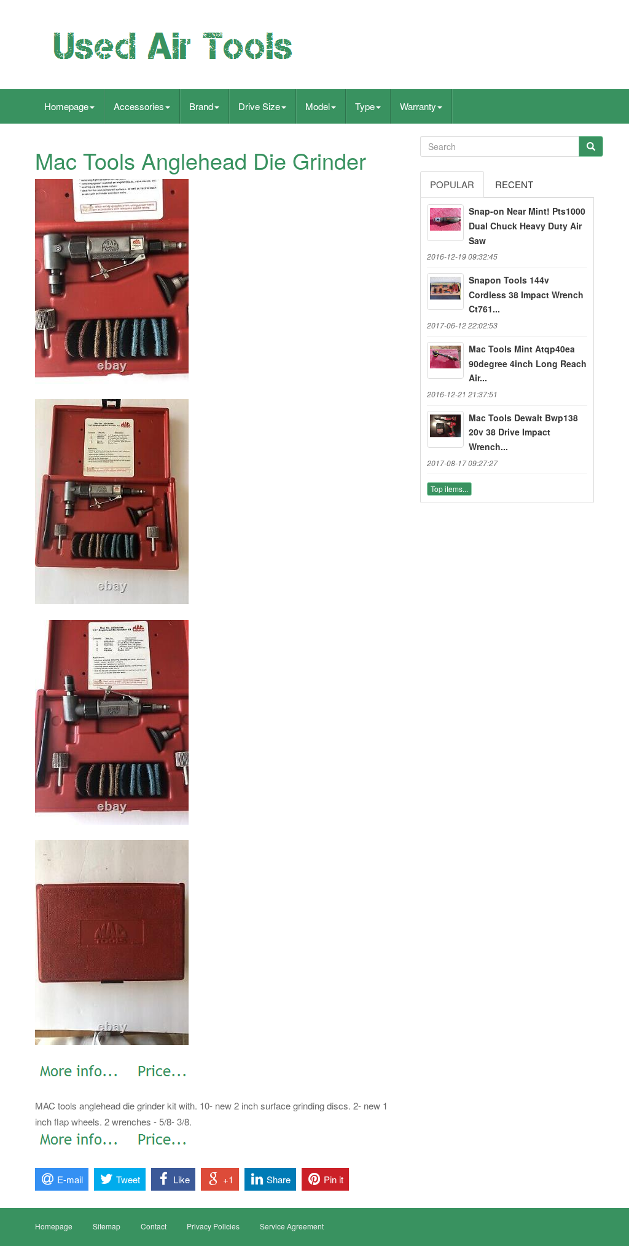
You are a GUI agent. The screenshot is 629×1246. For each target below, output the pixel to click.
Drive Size (259, 106)
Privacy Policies (213, 1226)
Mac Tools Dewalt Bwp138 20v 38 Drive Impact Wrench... (523, 432)
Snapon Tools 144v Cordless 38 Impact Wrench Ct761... (526, 294)
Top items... (449, 488)
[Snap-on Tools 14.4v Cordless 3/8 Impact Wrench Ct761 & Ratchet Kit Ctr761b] (445, 291)
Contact (153, 1226)
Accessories (139, 106)
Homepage (66, 106)
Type (365, 106)
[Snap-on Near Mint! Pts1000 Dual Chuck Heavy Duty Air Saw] (445, 222)
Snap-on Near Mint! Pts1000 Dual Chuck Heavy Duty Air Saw (527, 226)
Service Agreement (292, 1226)
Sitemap (106, 1226)
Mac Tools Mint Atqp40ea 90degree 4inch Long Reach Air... (528, 363)
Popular (452, 184)
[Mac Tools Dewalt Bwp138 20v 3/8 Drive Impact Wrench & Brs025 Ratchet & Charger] (445, 429)
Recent (514, 184)
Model (317, 106)
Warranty (418, 106)
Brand (201, 106)
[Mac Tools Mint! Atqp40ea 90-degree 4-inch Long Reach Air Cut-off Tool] (445, 360)
